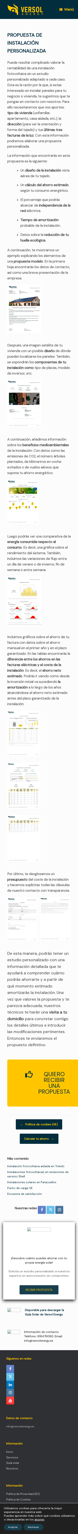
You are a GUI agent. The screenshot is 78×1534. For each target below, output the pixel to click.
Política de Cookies (18, 1499)
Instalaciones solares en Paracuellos (31, 1182)
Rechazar (33, 1527)
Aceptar (13, 1527)
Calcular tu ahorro (39, 1139)
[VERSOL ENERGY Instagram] (59, 1210)
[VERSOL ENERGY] (25, 9)
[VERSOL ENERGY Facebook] (42, 1210)
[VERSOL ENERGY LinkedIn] (10, 1385)
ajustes (39, 1519)
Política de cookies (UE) (39, 1124)
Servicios (12, 1457)
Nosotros (12, 1468)
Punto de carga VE (20, 1188)
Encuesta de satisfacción (24, 1194)
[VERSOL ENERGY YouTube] (10, 1401)
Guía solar (12, 1463)
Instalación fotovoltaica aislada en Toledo (35, 1166)
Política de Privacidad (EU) (23, 1494)
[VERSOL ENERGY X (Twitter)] (50, 1210)
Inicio (9, 1452)
